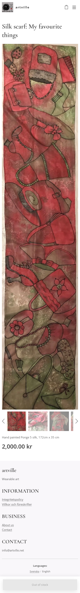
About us (8, 525)
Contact (7, 530)
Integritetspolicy (12, 499)
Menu (74, 7)
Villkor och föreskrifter (17, 504)
